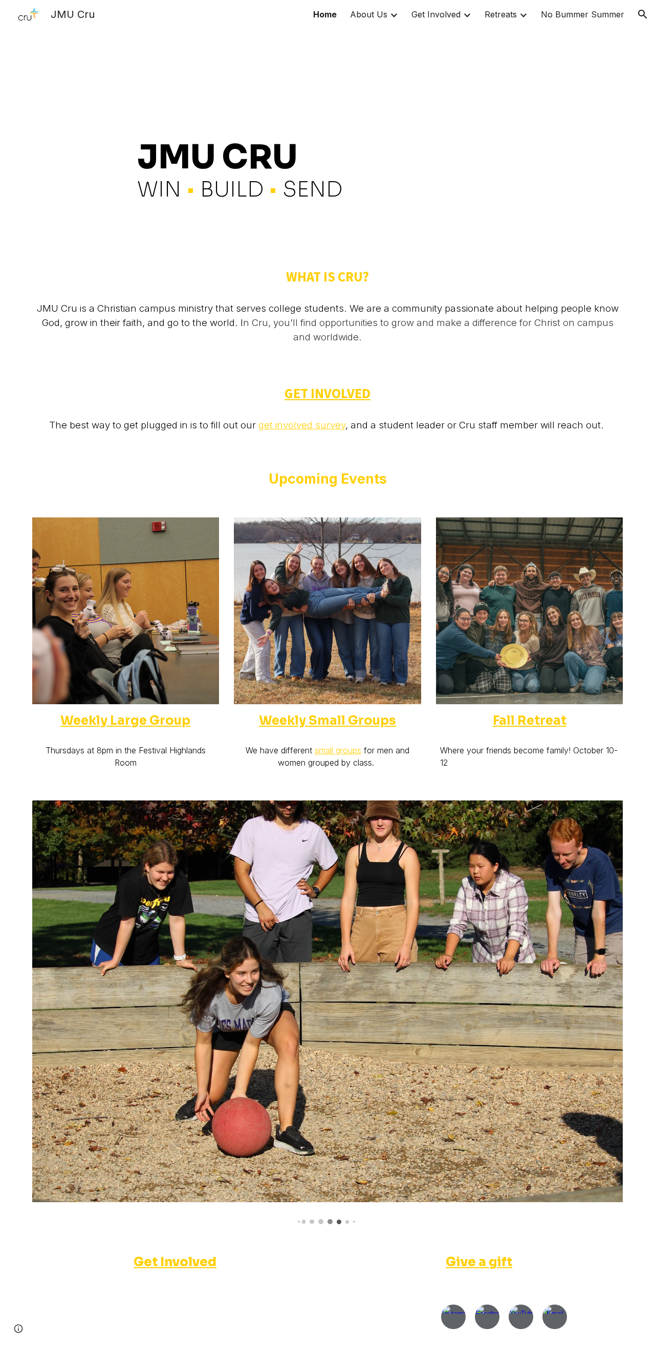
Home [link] (325, 14)
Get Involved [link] (436, 14)
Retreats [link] (501, 14)
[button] (642, 14)
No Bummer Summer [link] (582, 14)
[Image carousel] (327, 1012)
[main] (327, 138)
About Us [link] (368, 14)
